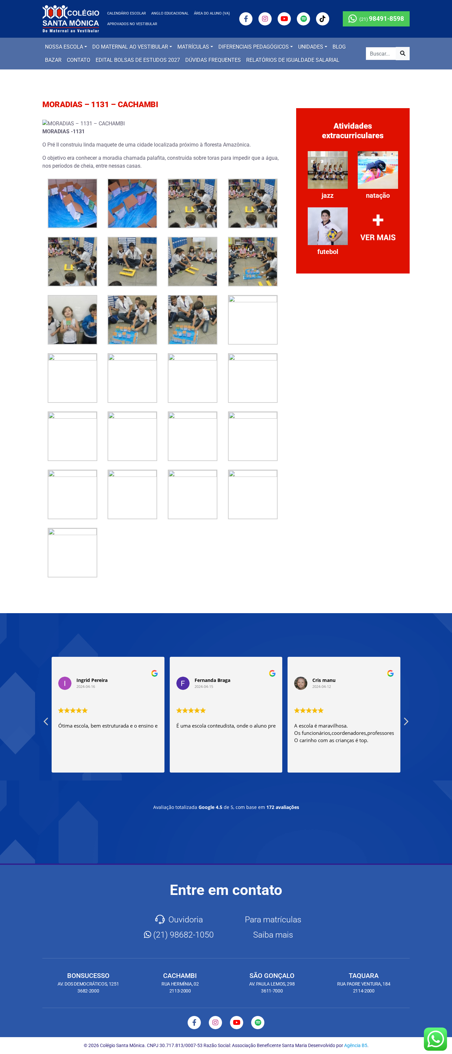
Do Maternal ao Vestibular (130, 47)
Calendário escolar (126, 13)
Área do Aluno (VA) (212, 13)
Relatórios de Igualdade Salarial (292, 60)
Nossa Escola (64, 47)
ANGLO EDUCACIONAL (170, 13)
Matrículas (193, 47)
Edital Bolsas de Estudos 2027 (138, 60)
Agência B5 (355, 1045)
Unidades (310, 47)
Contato (78, 60)
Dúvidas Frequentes (213, 60)
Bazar (53, 60)
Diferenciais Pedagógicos (253, 47)
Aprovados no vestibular (132, 24)
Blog (339, 47)
